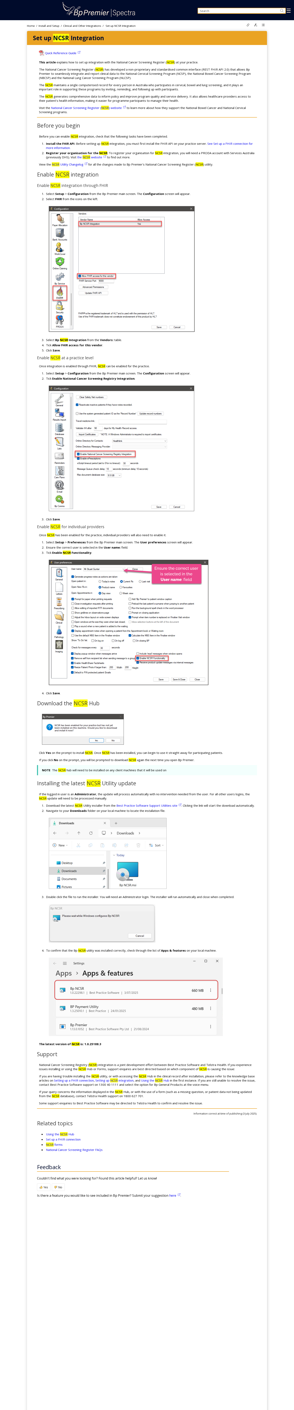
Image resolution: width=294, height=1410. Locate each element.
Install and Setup (49, 26)
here (172, 1195)
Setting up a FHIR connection (74, 1080)
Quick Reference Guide (60, 53)
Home (31, 26)
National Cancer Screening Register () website (86, 108)
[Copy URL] (248, 25)
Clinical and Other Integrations (82, 26)
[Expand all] (263, 25)
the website (89, 157)
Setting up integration (114, 1080)
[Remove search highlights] (256, 25)
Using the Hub (155, 1080)
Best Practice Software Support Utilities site (146, 805)
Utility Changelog (67, 164)
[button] (278, 11)
